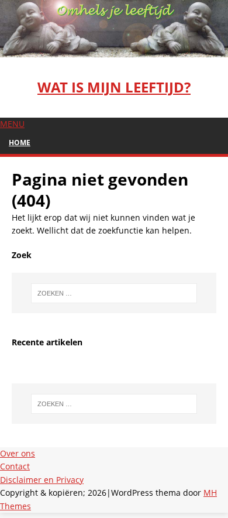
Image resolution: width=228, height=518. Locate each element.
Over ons (17, 453)
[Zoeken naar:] (114, 293)
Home (19, 142)
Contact (15, 466)
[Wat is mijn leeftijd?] (114, 50)
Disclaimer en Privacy (42, 479)
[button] (12, 123)
